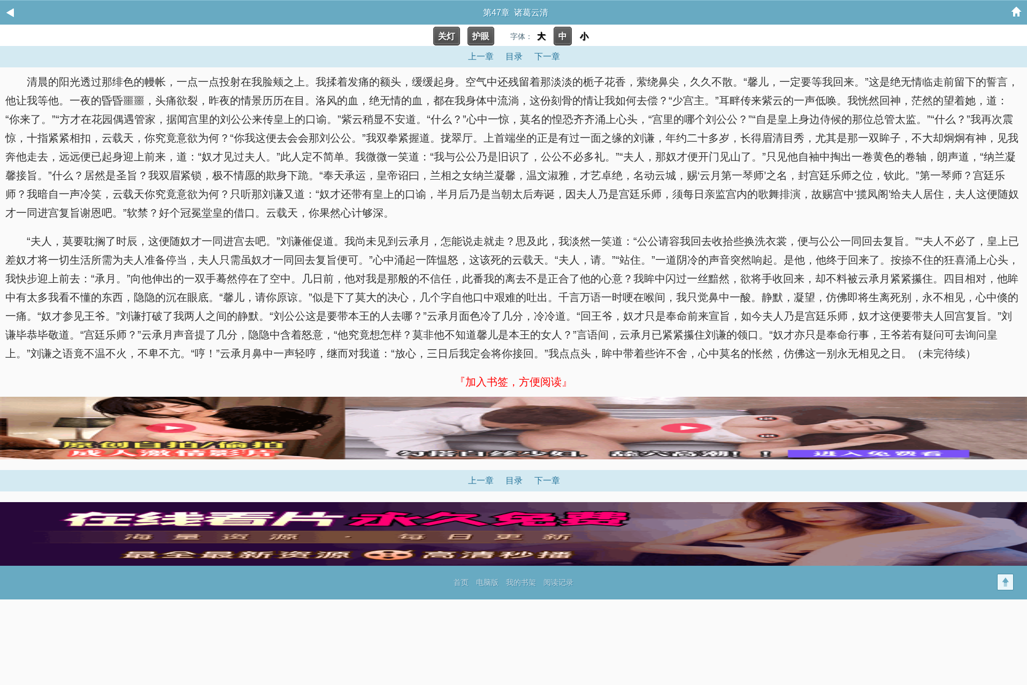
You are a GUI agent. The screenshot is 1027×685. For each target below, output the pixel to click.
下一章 (547, 56)
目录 (514, 56)
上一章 (481, 56)
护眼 (480, 36)
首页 (461, 582)
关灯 (446, 36)
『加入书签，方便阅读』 (513, 382)
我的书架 (521, 582)
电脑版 (487, 582)
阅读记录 (558, 582)
